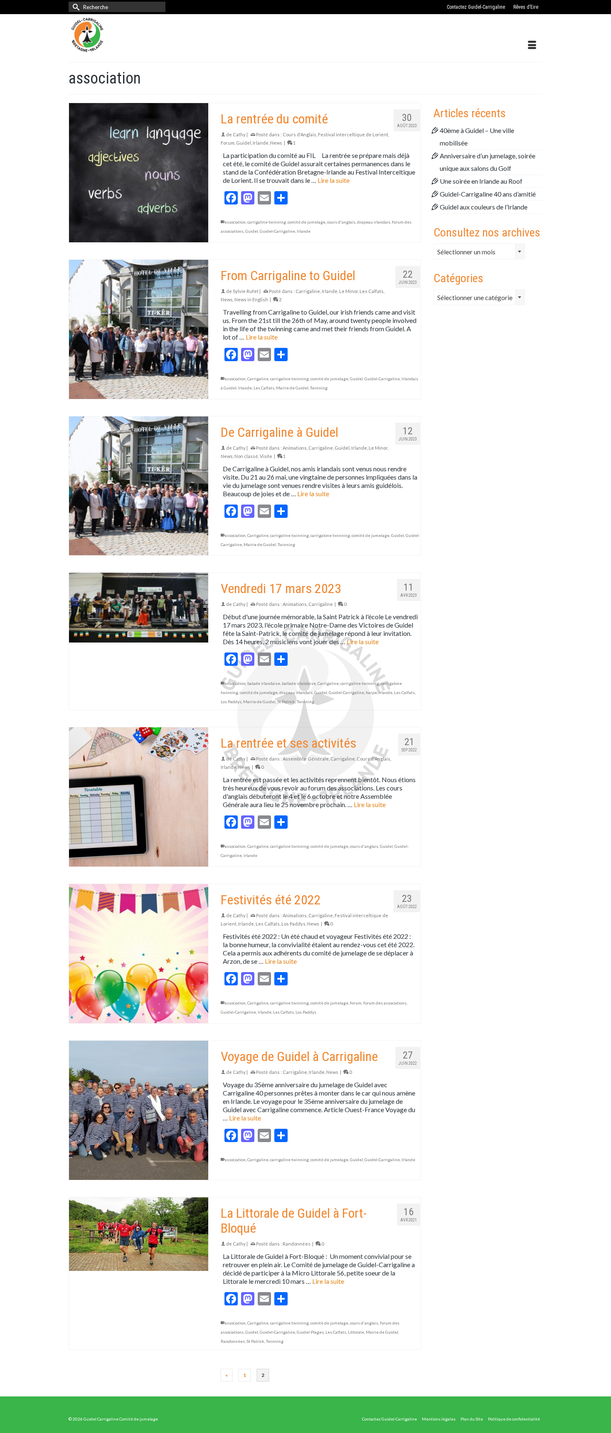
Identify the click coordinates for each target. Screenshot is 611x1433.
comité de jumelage (306, 221)
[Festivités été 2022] (138, 953)
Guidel (243, 142)
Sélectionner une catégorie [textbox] (474, 297)
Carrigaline (308, 291)
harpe (371, 692)
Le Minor (348, 291)
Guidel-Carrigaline (277, 231)
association (235, 221)
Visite (266, 456)
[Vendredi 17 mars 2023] (138, 608)
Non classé (246, 456)
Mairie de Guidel (292, 387)
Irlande (261, 142)
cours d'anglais (341, 221)
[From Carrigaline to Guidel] (138, 329)
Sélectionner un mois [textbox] (466, 252)
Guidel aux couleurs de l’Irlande (483, 207)
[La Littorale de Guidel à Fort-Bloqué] (138, 1234)
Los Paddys (231, 701)
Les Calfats (372, 291)
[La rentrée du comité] (138, 172)
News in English (251, 299)
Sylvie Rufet (246, 291)
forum (356, 1002)
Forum (227, 142)
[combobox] (479, 251)
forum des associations (385, 1002)
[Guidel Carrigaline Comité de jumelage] (143, 35)
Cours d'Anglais (299, 134)
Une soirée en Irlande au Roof (481, 181)
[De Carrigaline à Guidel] (138, 486)
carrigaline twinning (266, 221)
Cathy (239, 134)
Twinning (319, 387)
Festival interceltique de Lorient (353, 134)
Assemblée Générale (306, 758)
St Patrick (286, 701)
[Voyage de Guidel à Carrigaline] (138, 1110)
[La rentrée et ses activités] (138, 797)
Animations (295, 448)
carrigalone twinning (330, 535)
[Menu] (532, 45)
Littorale (356, 1332)
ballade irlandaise (299, 683)
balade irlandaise (263, 683)
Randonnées (296, 1243)
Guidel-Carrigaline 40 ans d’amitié (488, 194)
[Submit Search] (75, 7)
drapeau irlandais (373, 221)
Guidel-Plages (310, 1332)
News (276, 142)
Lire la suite (334, 180)
